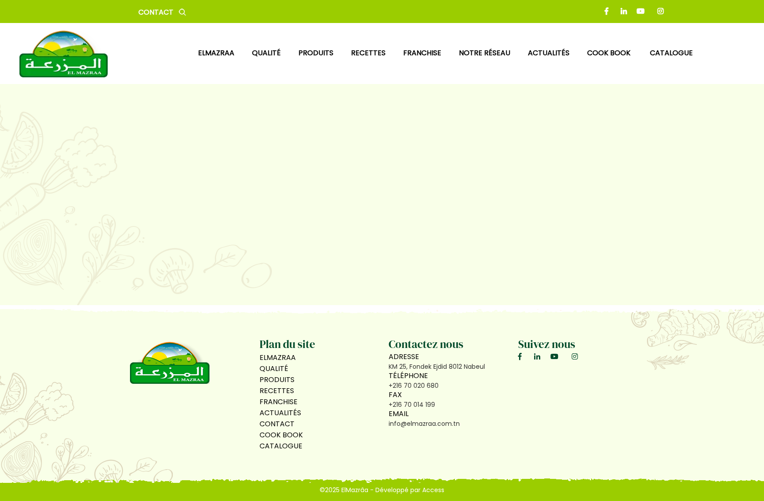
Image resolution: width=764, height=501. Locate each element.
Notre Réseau (484, 53)
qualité (266, 53)
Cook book (609, 53)
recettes (368, 53)
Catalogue (671, 53)
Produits (277, 380)
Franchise (422, 53)
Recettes (277, 391)
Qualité (274, 368)
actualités (548, 53)
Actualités (280, 413)
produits (315, 53)
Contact (155, 12)
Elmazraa (216, 53)
